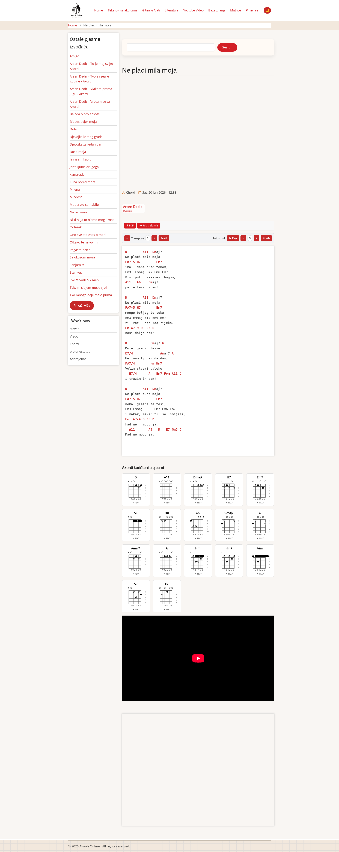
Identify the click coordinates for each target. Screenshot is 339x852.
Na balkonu (78, 212)
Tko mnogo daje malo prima (91, 295)
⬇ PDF (129, 225)
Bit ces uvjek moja (83, 121)
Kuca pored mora (83, 182)
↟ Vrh (266, 238)
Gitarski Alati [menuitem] (151, 10)
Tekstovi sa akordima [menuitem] (123, 10)
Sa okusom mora (82, 257)
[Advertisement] (198, 133)
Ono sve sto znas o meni (88, 235)
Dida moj (76, 129)
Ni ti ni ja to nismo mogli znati (92, 220)
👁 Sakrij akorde (148, 225)
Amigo (74, 56)
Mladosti (76, 197)
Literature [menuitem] (172, 10)
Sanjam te (77, 265)
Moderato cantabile (84, 204)
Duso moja (78, 152)
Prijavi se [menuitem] (252, 10)
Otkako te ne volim (84, 242)
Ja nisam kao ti (80, 159)
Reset (164, 238)
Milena (75, 189)
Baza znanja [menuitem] (216, 10)
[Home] (76, 10)
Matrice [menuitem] (235, 10)
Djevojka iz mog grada (86, 137)
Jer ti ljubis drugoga (84, 167)
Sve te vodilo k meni (85, 280)
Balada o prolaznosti (85, 114)
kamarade (77, 174)
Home (72, 25)
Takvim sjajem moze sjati (88, 287)
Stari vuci (76, 272)
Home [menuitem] (98, 10)
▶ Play (233, 238)
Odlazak (76, 227)
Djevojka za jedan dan (86, 144)
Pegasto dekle (80, 250)
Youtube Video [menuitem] (193, 10)
